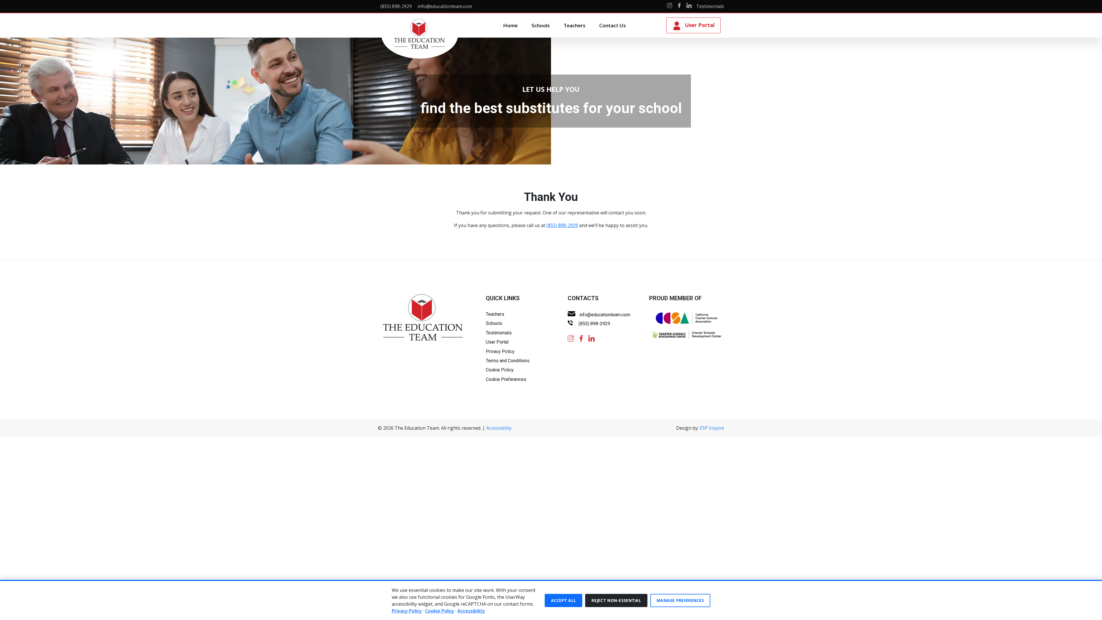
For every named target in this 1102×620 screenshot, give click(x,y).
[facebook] (581, 338)
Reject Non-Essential (616, 600)
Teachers (574, 25)
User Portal (497, 342)
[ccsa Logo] (686, 318)
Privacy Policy (500, 351)
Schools (540, 25)
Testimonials (710, 6)
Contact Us (612, 25)
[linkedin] (591, 338)
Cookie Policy (500, 370)
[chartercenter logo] (686, 335)
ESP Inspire (712, 428)
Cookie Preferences (506, 379)
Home (510, 25)
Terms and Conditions (507, 360)
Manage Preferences (680, 600)
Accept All (563, 600)
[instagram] (571, 338)
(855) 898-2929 (562, 225)
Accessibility (499, 428)
